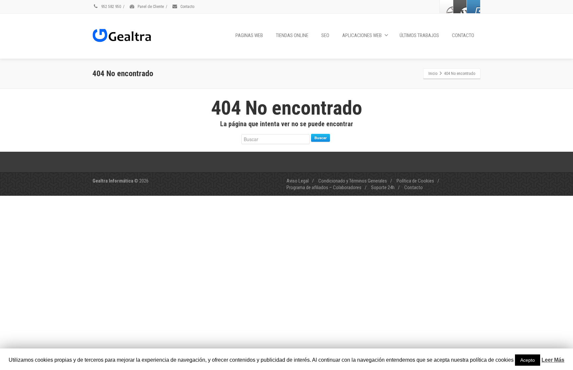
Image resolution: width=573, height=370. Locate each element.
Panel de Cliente (150, 6)
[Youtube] (473, 6)
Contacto (186, 6)
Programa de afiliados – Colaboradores (323, 187)
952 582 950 (110, 6)
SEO (325, 35)
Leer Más (552, 360)
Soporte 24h (383, 187)
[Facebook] (446, 6)
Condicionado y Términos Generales (352, 181)
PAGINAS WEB (249, 35)
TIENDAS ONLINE (292, 35)
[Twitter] (460, 6)
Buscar (320, 137)
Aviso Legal (297, 181)
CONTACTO (463, 35)
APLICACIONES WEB (362, 35)
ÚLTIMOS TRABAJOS (419, 35)
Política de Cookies (415, 181)
